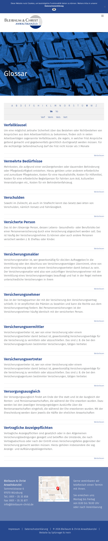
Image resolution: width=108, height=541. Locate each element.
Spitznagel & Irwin (61, 532)
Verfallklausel (15, 125)
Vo (57, 111)
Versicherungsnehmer (22, 294)
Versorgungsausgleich (22, 391)
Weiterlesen (99, 155)
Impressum (14, 529)
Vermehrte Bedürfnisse (23, 161)
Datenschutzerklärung (36, 529)
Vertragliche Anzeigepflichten (28, 428)
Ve (51, 111)
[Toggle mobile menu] (102, 15)
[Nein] (104, 6)
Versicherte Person (19, 222)
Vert (65, 117)
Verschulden (14, 197)
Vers (58, 117)
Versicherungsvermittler (24, 327)
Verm (50, 117)
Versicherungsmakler (21, 254)
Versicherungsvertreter (23, 359)
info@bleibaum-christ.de (18, 504)
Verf (43, 117)
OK (54, 9)
